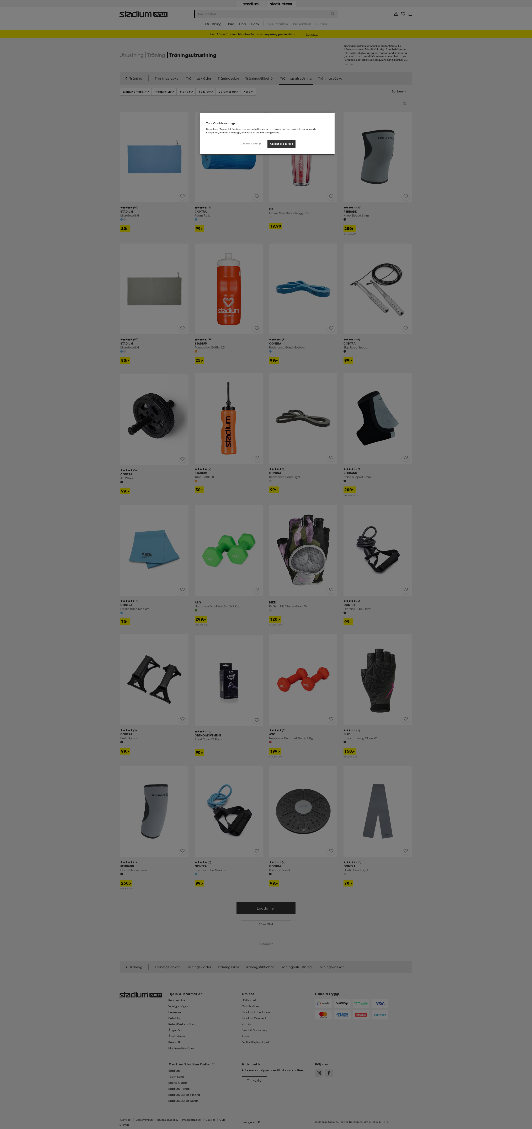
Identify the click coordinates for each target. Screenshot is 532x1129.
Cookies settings (251, 143)
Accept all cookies (281, 143)
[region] (267, 134)
